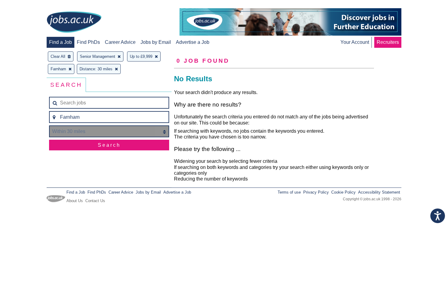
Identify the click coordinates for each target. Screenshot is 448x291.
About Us (74, 200)
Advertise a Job (192, 42)
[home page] (74, 22)
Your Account (354, 42)
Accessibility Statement (379, 192)
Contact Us (95, 200)
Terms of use (289, 192)
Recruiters (388, 42)
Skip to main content (24, 5)
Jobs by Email (155, 42)
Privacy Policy (316, 192)
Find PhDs (88, 42)
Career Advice (120, 42)
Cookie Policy (343, 192)
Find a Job (60, 42)
